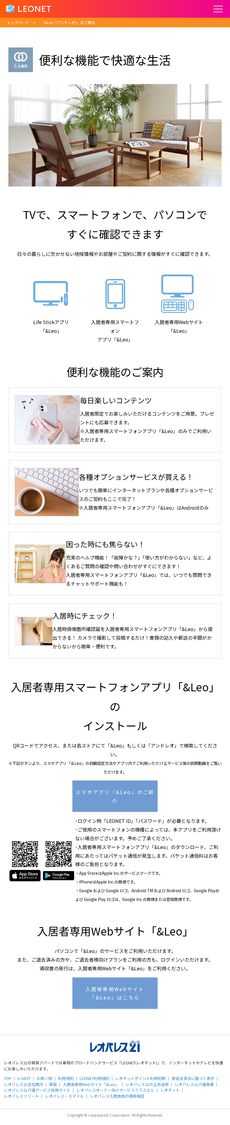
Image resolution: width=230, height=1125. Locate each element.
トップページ (18, 22)
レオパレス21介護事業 (194, 1084)
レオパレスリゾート (21, 1096)
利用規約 (66, 1078)
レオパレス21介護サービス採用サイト (37, 1090)
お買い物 (44, 1078)
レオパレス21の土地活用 (147, 1084)
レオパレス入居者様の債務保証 (117, 1096)
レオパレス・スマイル (64, 1096)
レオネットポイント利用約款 (140, 1078)
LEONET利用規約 (94, 1078)
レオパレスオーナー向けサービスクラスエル (115, 1090)
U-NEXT (24, 1078)
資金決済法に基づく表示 (193, 1078)
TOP (7, 1078)
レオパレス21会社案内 (23, 1084)
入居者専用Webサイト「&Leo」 (91, 1084)
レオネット (170, 1090)
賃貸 (53, 1084)
